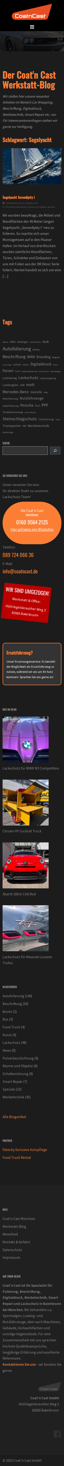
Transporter (12, 426)
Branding (44, 357)
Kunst (7, 1035)
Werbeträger (8, 432)
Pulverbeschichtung (18, 1058)
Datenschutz (12, 1250)
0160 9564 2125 (32, 522)
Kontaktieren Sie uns (19, 1364)
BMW (31, 357)
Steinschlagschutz (20, 418)
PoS (37, 405)
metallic (36, 392)
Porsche (26, 405)
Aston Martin (35, 342)
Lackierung (10, 378)
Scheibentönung (13, 412)
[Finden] (55, 450)
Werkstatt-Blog (14, 1226)
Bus (5, 1019)
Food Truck (11, 1027)
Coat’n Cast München (19, 1218)
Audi (45, 341)
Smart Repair (30, 412)
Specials (51, 207)
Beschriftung (14, 356)
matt (30, 384)
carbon (17, 364)
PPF (44, 405)
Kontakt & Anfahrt (16, 1242)
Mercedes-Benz (16, 391)
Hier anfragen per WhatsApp (32, 529)
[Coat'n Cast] (32, 11)
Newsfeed (10, 1234)
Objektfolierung (11, 405)
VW (24, 426)
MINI (46, 392)
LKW (22, 385)
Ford (17, 371)
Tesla (57, 419)
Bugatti (56, 357)
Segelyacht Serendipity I (19, 197)
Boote (24, 207)
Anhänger (22, 341)
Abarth (6, 342)
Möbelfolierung (10, 398)
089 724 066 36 (18, 555)
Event (55, 364)
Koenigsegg (55, 371)
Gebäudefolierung (29, 371)
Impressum (11, 1257)
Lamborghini (10, 385)
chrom (26, 364)
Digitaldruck (40, 364)
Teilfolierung (46, 419)
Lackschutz (28, 377)
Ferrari (8, 370)
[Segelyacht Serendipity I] (32, 166)
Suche (6, 443)
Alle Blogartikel (14, 1117)
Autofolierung (17, 349)
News (7, 1050)
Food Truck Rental (17, 1157)
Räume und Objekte (37, 207)
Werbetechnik (38, 426)
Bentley (36, 349)
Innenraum (44, 371)
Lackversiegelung (48, 378)
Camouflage (7, 365)
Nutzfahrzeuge (32, 398)
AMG (13, 342)
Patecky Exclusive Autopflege (25, 1149)
